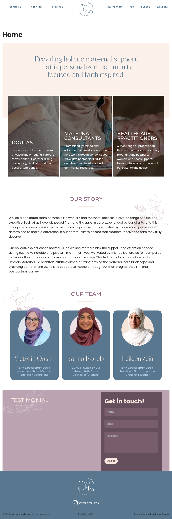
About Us (15, 7)
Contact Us (114, 7)
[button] (64, 7)
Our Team (36, 7)
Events (145, 7)
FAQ (132, 7)
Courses (162, 7)
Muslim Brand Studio (157, 514)
